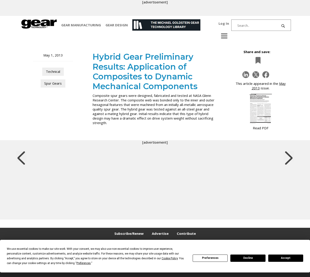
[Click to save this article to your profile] (257, 60)
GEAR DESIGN (117, 25)
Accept (285, 258)
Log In (224, 23)
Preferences (210, 258)
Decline (248, 258)
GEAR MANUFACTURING (81, 25)
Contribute (186, 233)
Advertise (160, 233)
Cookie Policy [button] (170, 258)
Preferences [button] (83, 263)
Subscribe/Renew (129, 233)
